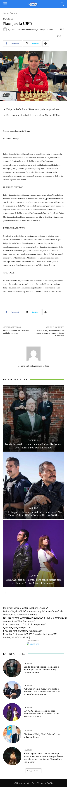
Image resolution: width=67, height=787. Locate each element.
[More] (45, 43)
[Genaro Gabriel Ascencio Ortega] (5, 29)
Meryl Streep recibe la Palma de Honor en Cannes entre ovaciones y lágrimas (50, 332)
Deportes (14, 13)
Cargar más (32, 770)
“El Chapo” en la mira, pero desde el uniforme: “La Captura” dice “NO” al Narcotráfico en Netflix (42, 692)
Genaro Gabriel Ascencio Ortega (24, 29)
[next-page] (10, 593)
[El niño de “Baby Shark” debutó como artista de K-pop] (12, 734)
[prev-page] (5, 593)
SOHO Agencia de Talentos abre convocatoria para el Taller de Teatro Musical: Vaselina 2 (41, 714)
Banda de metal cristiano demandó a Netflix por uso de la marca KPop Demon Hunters (41, 670)
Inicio (5, 13)
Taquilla (33, 440)
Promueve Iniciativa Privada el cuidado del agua (16, 331)
